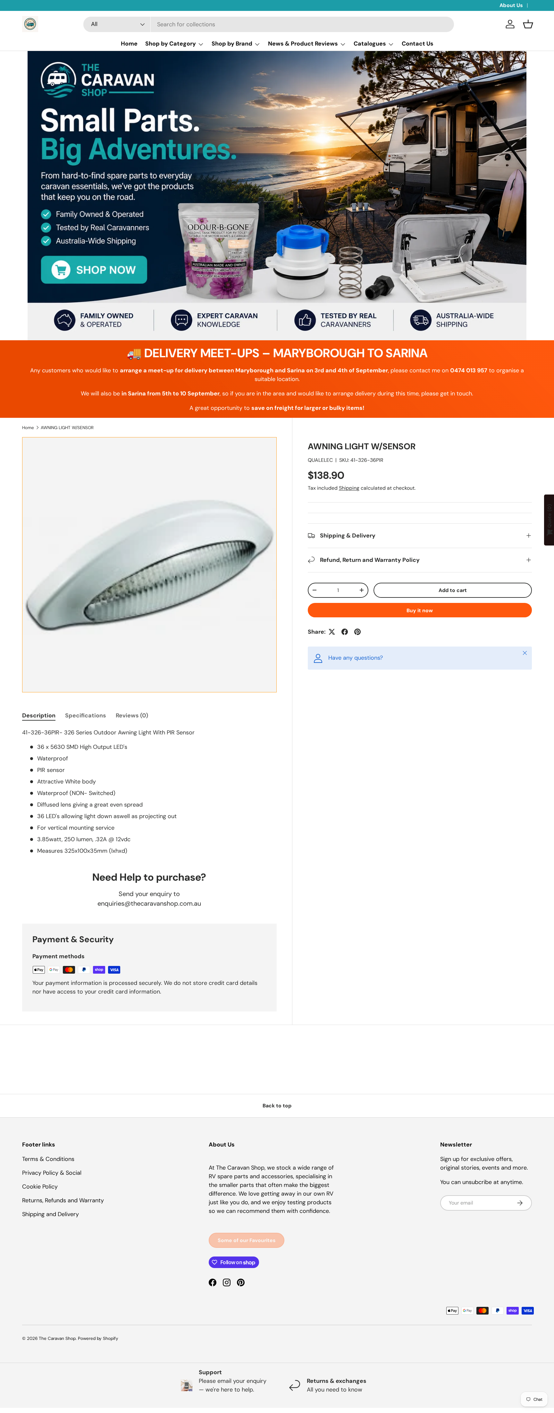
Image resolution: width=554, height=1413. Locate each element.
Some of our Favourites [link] (246, 1240)
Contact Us (417, 43)
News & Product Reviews (303, 43)
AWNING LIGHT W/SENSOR (67, 427)
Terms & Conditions (48, 1159)
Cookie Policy (40, 1186)
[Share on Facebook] (344, 631)
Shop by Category (170, 43)
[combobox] (268, 24)
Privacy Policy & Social (51, 1173)
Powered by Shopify (98, 1338)
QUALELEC (320, 460)
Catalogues (370, 43)
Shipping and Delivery (50, 1214)
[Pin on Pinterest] (357, 631)
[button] (528, 24)
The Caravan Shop (57, 1338)
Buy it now (420, 610)
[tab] (38, 715)
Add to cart (453, 590)
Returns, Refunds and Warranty (63, 1200)
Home (129, 43)
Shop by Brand (232, 43)
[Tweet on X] (331, 631)
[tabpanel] (149, 791)
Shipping (349, 488)
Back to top (277, 1105)
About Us (511, 5)
